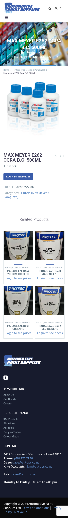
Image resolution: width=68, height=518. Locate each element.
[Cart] (62, 9)
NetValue (20, 512)
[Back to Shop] (59, 155)
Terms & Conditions (35, 508)
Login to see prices (18, 176)
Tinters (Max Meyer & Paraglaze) (29, 69)
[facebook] (5, 378)
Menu (6, 17)
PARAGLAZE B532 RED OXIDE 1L (50, 327)
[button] (50, 9)
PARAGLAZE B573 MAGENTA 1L (50, 273)
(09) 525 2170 (23, 458)
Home (6, 69)
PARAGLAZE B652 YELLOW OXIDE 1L (18, 273)
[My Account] (56, 9)
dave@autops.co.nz (25, 462)
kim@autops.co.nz (39, 466)
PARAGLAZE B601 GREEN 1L (18, 327)
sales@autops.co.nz (25, 474)
